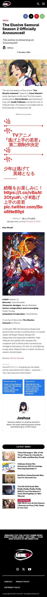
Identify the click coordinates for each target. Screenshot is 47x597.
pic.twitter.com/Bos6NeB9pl (23, 209)
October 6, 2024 (33, 221)
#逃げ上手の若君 (22, 200)
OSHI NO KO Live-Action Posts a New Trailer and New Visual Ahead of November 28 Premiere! (33, 389)
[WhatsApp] (42, 16)
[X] (31, 16)
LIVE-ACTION (24, 500)
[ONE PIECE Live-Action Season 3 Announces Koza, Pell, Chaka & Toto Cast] (8, 504)
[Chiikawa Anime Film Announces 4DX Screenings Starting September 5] (8, 467)
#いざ (22, 197)
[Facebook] (25, 16)
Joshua (10, 48)
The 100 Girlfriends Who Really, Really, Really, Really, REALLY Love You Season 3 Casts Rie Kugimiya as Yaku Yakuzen (29, 491)
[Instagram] (17, 569)
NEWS (5, 20)
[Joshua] (4, 48)
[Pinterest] (36, 16)
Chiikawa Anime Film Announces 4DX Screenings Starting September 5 (29, 466)
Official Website (17, 358)
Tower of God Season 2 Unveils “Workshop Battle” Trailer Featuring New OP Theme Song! (12, 388)
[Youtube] (30, 569)
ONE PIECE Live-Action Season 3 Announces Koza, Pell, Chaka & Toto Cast (30, 505)
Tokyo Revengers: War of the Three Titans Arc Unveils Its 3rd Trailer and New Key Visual (30, 455)
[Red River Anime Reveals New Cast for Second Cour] (8, 479)
